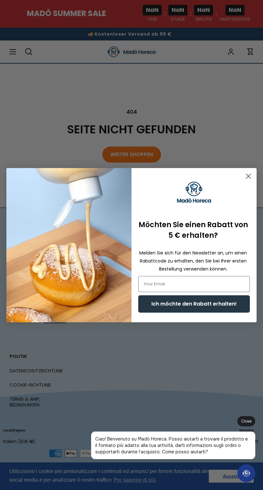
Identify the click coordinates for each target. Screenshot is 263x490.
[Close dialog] (248, 176)
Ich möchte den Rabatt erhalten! (194, 303)
